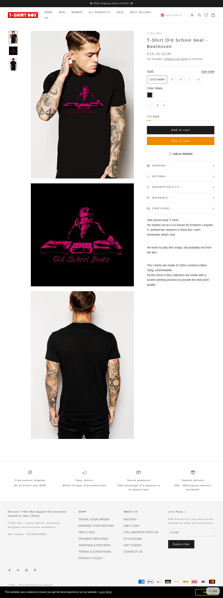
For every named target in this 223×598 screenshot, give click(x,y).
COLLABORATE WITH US (141, 532)
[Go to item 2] (13, 50)
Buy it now (181, 140)
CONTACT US (133, 551)
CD (46, 17)
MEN (62, 12)
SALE (120, 12)
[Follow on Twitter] (18, 570)
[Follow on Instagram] (26, 570)
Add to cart (180, 130)
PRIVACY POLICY (91, 558)
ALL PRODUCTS (99, 12)
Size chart (207, 71)
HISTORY (130, 519)
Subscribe (181, 544)
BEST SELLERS (140, 12)
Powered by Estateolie (41, 585)
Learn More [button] (105, 592)
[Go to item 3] (13, 64)
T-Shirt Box (154, 33)
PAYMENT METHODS (93, 538)
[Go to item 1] (13, 37)
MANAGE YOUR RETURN (96, 525)
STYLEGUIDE (133, 538)
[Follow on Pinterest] (35, 570)
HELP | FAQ (87, 532)
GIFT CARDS (132, 545)
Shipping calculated (175, 59)
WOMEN (77, 12)
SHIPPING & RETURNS (95, 545)
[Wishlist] (206, 15)
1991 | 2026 (131, 525)
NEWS (49, 12)
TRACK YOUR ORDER (94, 519)
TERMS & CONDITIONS (95, 551)
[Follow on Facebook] (9, 570)
